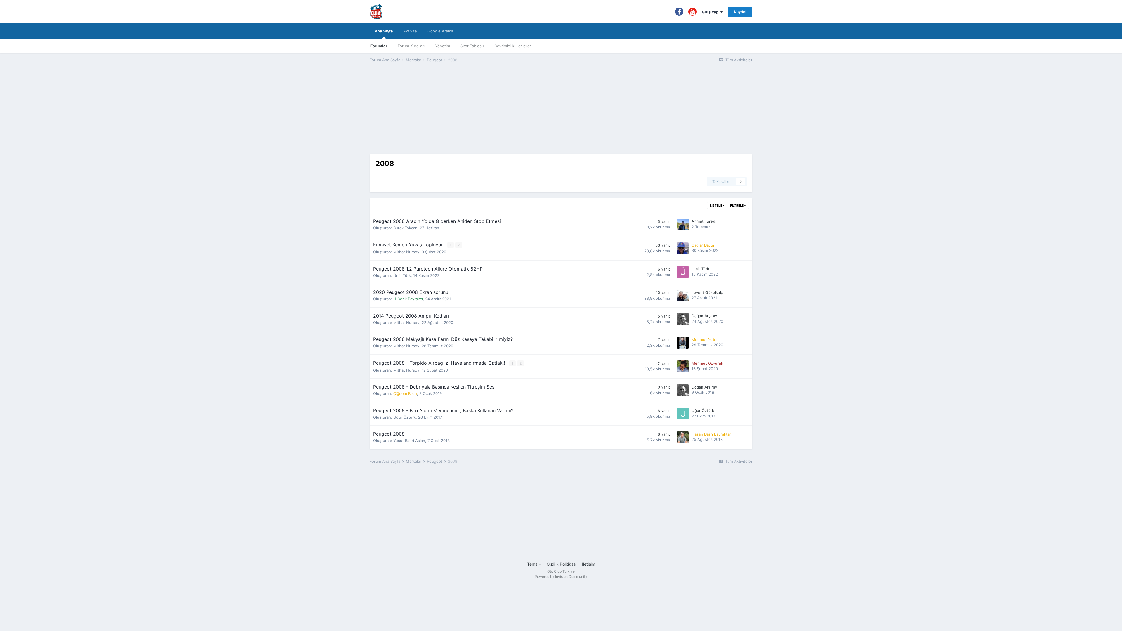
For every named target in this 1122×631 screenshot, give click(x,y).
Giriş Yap (711, 12)
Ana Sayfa (384, 31)
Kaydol (740, 11)
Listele (716, 205)
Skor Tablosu (472, 46)
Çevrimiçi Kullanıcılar (512, 46)
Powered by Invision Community (561, 576)
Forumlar (378, 46)
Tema (533, 563)
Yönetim (442, 46)
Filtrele (737, 205)
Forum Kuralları (411, 46)
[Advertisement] (561, 113)
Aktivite (410, 31)
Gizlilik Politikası (561, 563)
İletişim (588, 563)
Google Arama (440, 31)
